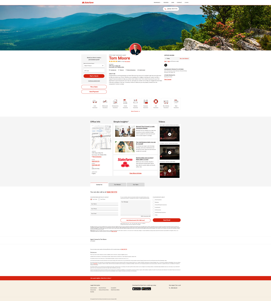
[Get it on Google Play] (146, 288)
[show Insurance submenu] (160, 2)
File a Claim (94, 87)
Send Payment (94, 91)
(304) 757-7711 (95, 161)
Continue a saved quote (94, 80)
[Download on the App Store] (136, 288)
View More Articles (135, 173)
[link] (87, 2)
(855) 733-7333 (114, 231)
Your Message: (124, 201)
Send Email (166, 220)
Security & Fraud (102, 287)
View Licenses (167, 79)
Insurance (157, 2)
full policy (95, 263)
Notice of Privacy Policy (104, 289)
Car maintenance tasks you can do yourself (146, 143)
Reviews (166, 2)
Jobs (172, 2)
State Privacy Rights (115, 289)
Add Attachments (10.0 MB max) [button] (135, 220)
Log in (186, 2)
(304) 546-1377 (96, 165)
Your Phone (102, 199)
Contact (179, 2)
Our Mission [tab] (117, 184)
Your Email (95, 199)
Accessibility (113, 287)
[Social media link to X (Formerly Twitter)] (165, 65)
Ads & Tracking (93, 287)
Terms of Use (93, 289)
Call (165, 61)
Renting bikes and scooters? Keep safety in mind (144, 158)
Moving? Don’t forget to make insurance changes (145, 127)
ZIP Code (86, 70)
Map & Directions (97, 156)
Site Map (92, 291)
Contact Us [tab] (99, 184)
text (169, 61)
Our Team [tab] (135, 184)
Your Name (94, 204)
